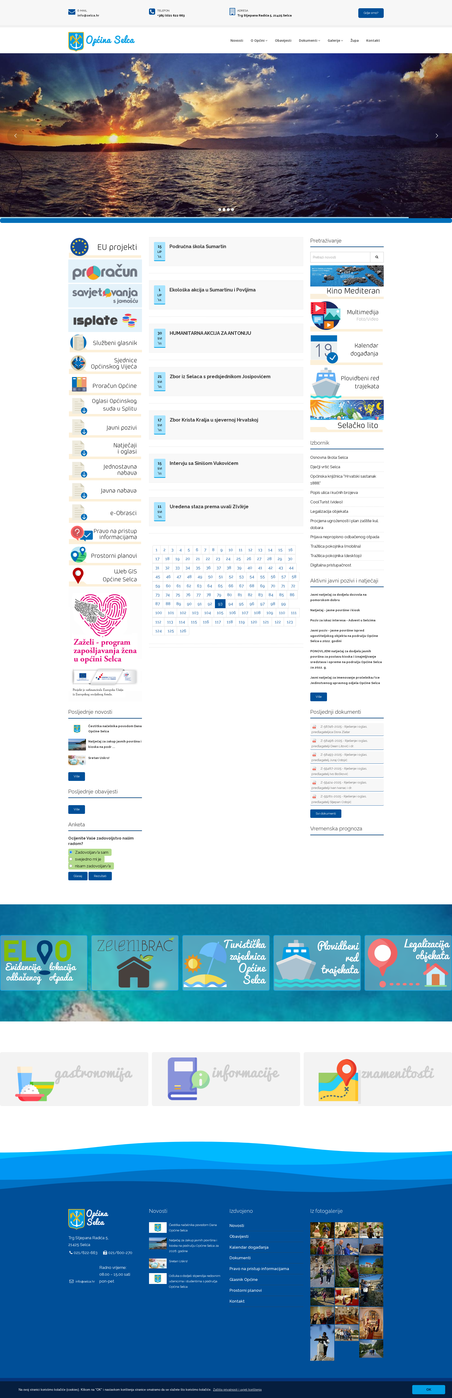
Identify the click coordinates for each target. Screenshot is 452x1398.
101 (171, 612)
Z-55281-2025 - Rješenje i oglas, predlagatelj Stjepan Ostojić (339, 799)
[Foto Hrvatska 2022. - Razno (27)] (322, 1315)
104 (207, 612)
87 (157, 603)
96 (252, 603)
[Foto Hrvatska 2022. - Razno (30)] (371, 1290)
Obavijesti (283, 40)
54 (252, 576)
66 (231, 585)
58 (294, 576)
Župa (355, 40)
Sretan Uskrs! (98, 758)
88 (168, 603)
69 (262, 585)
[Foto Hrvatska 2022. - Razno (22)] (371, 1348)
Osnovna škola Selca (329, 457)
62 (189, 585)
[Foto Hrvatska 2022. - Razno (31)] (371, 1265)
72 (293, 585)
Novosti (236, 40)
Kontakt (373, 40)
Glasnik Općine (244, 1279)
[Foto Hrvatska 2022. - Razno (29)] (322, 1296)
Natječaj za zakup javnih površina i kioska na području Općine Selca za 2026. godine (194, 1245)
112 (158, 621)
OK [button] (428, 1389)
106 (232, 612)
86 (292, 594)
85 (281, 594)
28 (269, 558)
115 (194, 621)
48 (189, 576)
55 (262, 576)
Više (77, 776)
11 (240, 549)
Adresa (242, 10)
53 (241, 576)
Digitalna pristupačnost (330, 565)
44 (291, 567)
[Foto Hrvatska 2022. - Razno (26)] (347, 1315)
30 (290, 558)
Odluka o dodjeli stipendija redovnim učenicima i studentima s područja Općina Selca (194, 1281)
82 (250, 594)
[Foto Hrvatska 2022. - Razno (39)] (322, 1229)
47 (179, 576)
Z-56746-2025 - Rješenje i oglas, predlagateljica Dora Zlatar (339, 729)
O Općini (258, 40)
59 (157, 585)
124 (158, 630)
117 (218, 621)
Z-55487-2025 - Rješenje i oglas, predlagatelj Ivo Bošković (339, 771)
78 (208, 594)
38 (229, 567)
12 (250, 549)
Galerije (334, 40)
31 (157, 567)
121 (266, 621)
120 (254, 621)
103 (195, 612)
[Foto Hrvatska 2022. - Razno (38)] (347, 1229)
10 (231, 549)
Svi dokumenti (326, 813)
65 (220, 585)
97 (262, 603)
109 (269, 612)
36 (208, 567)
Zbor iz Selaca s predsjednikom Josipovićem (220, 376)
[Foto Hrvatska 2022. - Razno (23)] (347, 1332)
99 (283, 603)
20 (188, 558)
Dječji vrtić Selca (325, 466)
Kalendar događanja (249, 1247)
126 (183, 630)
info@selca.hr (88, 15)
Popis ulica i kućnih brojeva (334, 492)
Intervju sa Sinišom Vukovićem (204, 463)
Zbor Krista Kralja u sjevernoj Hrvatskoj (214, 420)
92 (210, 603)
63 (199, 585)
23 (218, 558)
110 (282, 612)
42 (270, 567)
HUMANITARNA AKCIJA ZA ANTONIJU (210, 333)
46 (168, 576)
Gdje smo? (371, 13)
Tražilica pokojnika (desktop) (336, 555)
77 (198, 594)
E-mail (82, 10)
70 (273, 585)
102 (183, 612)
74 (167, 594)
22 (208, 558)
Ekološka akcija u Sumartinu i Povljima (213, 290)
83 (260, 594)
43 (280, 567)
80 (229, 594)
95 (241, 603)
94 (230, 603)
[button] (237, 1389)
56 (273, 576)
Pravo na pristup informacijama (259, 1268)
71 (283, 585)
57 (283, 576)
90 (189, 603)
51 (221, 576)
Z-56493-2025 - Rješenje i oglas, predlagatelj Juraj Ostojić (339, 757)
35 (198, 567)
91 (200, 603)
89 (178, 603)
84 (271, 594)
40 (249, 567)
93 (220, 603)
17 (157, 558)
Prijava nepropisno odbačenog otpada (344, 536)
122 (278, 621)
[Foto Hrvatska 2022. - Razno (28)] (347, 1296)
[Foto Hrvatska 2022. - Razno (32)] (347, 1270)
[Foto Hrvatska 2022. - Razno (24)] (322, 1342)
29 (280, 558)
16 (290, 549)
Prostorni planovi (246, 1290)
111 (294, 612)
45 (157, 576)
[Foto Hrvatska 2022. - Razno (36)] (322, 1246)
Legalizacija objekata (329, 511)
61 (179, 585)
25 (238, 558)
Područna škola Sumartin (198, 246)
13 (260, 549)
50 (210, 576)
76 (188, 594)
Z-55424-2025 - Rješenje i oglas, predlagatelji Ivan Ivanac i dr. (339, 785)
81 (240, 594)
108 (257, 612)
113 (170, 621)
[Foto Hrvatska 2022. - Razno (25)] (371, 1322)
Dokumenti (308, 40)
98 (272, 603)
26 (249, 558)
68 (252, 585)
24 (228, 558)
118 (230, 621)
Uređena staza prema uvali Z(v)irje (209, 506)
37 (219, 567)
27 (259, 558)
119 (242, 621)
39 (239, 567)
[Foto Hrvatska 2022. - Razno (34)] (371, 1246)
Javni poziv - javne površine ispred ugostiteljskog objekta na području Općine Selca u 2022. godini (344, 636)
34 (188, 567)
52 (231, 576)
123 (290, 621)
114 (182, 621)
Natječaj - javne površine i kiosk (335, 610)
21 (198, 558)
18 (167, 558)
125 (171, 630)
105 (220, 612)
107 (245, 612)
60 (168, 585)
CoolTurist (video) (326, 502)
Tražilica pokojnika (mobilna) (335, 546)
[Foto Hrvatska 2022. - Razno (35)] (347, 1246)
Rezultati (100, 876)
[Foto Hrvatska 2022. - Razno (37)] (371, 1229)
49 (200, 576)
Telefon (163, 10)
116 (206, 621)
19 (177, 558)
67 (241, 585)
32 (167, 567)
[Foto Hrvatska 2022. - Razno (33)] (322, 1270)
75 (178, 594)
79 (219, 594)
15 (280, 549)
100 (158, 612)
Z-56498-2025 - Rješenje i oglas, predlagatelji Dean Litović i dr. (339, 743)
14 (270, 549)
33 (177, 567)
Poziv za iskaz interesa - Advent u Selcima (342, 620)
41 (260, 567)
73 (157, 594)
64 (209, 585)
